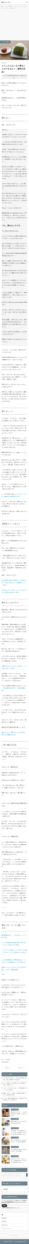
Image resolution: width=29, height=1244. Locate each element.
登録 (4, 1205)
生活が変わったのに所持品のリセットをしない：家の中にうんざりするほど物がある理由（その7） (19, 1132)
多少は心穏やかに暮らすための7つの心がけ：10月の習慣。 (19, 1150)
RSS (16, 1235)
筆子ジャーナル (6, 2)
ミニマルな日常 (5, 41)
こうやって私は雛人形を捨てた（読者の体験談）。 (14, 688)
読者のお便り (6, 1062)
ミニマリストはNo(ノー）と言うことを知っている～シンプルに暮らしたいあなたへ (14, 952)
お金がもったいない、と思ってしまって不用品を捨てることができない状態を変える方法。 (19, 1160)
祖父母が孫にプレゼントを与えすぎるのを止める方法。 (19, 1122)
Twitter (13, 1235)
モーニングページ (7, 1000)
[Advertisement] (14, 25)
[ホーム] (14, 1214)
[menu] (27, 2)
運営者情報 (4, 1218)
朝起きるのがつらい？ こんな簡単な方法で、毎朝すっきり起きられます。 (19, 1113)
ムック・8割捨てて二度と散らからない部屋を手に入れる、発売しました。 (14, 1083)
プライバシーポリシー (6, 1228)
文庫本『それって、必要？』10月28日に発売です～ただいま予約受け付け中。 (15, 1094)
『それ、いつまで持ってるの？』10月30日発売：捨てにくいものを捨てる (15, 1088)
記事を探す (4, 1221)
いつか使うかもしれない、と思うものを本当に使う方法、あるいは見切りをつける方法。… (15, 1078)
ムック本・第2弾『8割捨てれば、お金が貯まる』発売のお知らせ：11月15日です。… (15, 1099)
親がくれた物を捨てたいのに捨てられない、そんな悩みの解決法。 (19, 1141)
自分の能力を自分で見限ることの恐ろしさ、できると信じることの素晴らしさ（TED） (14, 583)
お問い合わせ (4, 1225)
